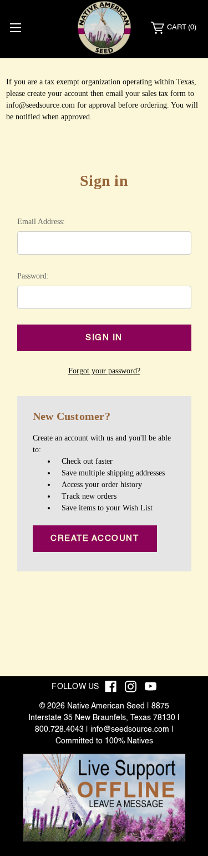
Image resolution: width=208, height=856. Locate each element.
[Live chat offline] (104, 797)
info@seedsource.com (129, 729)
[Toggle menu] (15, 27)
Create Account (94, 538)
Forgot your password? (104, 371)
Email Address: (41, 221)
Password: (33, 276)
